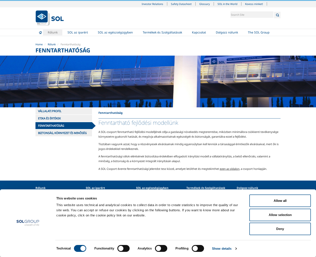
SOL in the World (227, 4)
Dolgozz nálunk (227, 32)
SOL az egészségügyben (115, 32)
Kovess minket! (254, 4)
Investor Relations (152, 4)
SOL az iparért (77, 32)
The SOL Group (259, 32)
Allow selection (280, 215)
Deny (280, 229)
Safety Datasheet (181, 4)
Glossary (204, 4)
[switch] (123, 248)
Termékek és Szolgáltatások (162, 32)
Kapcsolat (199, 32)
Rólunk (53, 32)
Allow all (280, 200)
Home (40, 32)
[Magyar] (49, 18)
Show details (222, 248)
